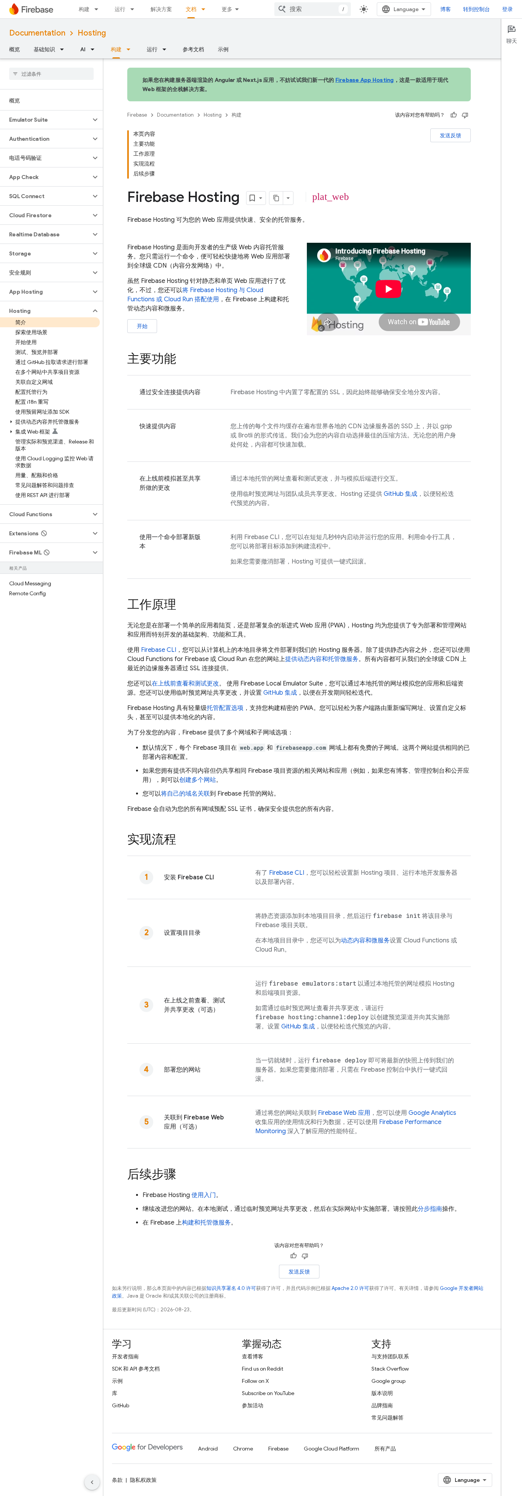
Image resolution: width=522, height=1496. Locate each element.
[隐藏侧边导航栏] (92, 1482)
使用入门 (203, 1195)
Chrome (243, 1448)
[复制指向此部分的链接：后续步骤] (183, 1175)
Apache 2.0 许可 (350, 1288)
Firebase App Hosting (365, 79)
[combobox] (312, 9)
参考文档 (193, 49)
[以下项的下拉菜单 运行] (134, 9)
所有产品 (385, 1448)
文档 (191, 9)
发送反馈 (450, 135)
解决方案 (161, 9)
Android (208, 1448)
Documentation (37, 33)
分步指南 (430, 1209)
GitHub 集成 (400, 494)
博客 (445, 9)
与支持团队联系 (390, 1356)
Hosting (92, 33)
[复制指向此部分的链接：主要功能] (183, 359)
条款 (117, 1480)
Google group (388, 1380)
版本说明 (382, 1393)
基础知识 (44, 49)
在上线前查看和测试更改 (185, 683)
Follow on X (255, 1380)
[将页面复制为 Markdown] (276, 198)
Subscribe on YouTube (268, 1393)
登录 (507, 9)
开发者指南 (125, 1356)
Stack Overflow (390, 1368)
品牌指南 (382, 1405)
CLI (158, 650)
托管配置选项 (225, 708)
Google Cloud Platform (331, 1448)
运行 (120, 9)
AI (83, 49)
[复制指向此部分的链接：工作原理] (183, 605)
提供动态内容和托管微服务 (321, 659)
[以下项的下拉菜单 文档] (205, 9)
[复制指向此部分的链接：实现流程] (183, 840)
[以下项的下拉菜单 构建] (98, 9)
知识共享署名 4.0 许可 (231, 1288)
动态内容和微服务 (365, 940)
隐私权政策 (143, 1480)
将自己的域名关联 (185, 794)
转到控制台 (476, 9)
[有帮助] (453, 115)
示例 (223, 49)
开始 (142, 326)
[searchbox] (51, 74)
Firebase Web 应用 (344, 1113)
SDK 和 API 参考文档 (136, 1368)
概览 (14, 49)
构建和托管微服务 (206, 1222)
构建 (84, 9)
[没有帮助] (465, 115)
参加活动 (252, 1405)
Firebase (137, 115)
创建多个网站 (197, 780)
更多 (227, 9)
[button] (45, 120)
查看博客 (252, 1356)
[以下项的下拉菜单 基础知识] (64, 49)
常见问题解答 (387, 1417)
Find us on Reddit (262, 1368)
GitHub (120, 1405)
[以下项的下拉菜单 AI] (95, 49)
